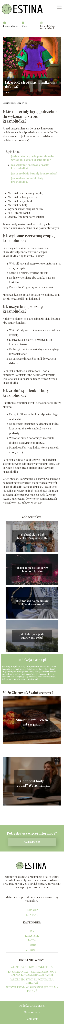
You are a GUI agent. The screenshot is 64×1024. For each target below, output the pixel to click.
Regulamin (32, 1019)
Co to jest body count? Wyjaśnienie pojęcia (32, 783)
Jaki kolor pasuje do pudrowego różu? (32, 636)
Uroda (31, 945)
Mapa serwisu (32, 1012)
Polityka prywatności (31, 1005)
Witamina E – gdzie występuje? (32, 966)
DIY (32, 930)
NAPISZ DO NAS (32, 841)
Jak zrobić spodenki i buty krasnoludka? (27, 180)
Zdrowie (32, 950)
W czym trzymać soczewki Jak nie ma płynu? (32, 989)
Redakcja (32, 910)
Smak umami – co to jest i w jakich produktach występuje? (32, 722)
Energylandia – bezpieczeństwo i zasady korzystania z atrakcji (32, 973)
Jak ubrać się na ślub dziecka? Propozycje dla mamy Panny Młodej (31, 536)
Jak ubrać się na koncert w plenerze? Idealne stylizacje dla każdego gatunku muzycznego (32, 569)
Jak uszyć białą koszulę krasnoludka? (34, 173)
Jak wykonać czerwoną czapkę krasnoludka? (30, 166)
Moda (24, 25)
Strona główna (10, 25)
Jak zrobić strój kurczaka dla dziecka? (31, 981)
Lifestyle (32, 935)
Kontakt (32, 914)
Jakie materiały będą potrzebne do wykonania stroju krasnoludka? (32, 158)
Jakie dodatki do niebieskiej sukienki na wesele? (32, 602)
